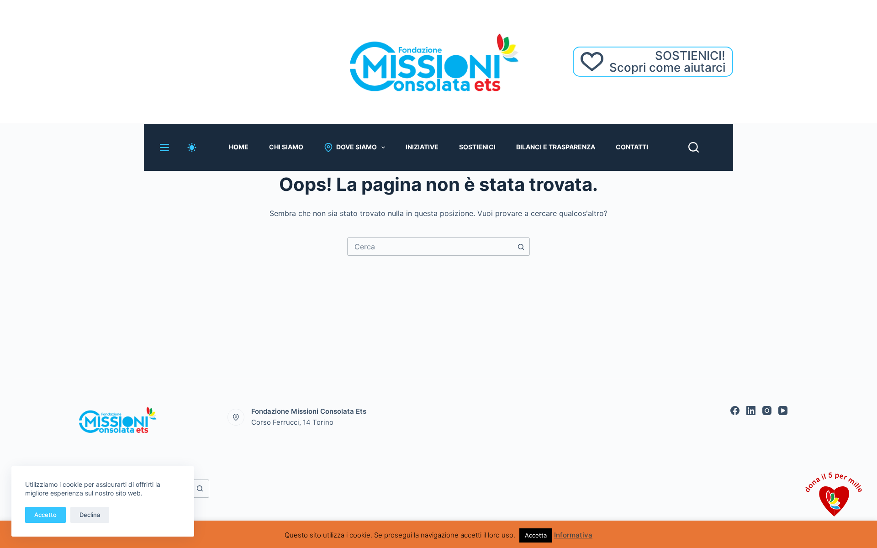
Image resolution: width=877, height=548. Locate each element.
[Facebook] (735, 410)
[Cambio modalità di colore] (191, 147)
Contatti (632, 147)
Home (238, 147)
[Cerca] (693, 147)
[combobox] (430, 246)
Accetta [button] (536, 535)
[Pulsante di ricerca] (520, 246)
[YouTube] (782, 410)
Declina (89, 514)
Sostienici (477, 147)
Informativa (573, 535)
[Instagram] (766, 410)
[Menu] (164, 147)
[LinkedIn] (750, 410)
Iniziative (422, 147)
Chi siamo (286, 147)
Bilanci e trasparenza (555, 147)
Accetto (45, 514)
